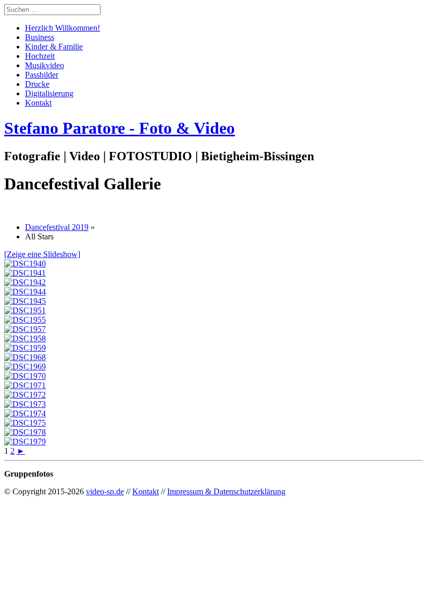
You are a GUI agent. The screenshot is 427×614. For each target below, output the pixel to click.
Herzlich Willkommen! (62, 27)
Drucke (37, 84)
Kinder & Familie (54, 46)
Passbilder (41, 74)
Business (39, 37)
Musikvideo (44, 65)
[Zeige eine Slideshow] (42, 254)
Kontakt (38, 102)
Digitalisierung (49, 93)
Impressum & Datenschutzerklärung (226, 491)
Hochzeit (40, 56)
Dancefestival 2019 (57, 227)
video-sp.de (105, 491)
